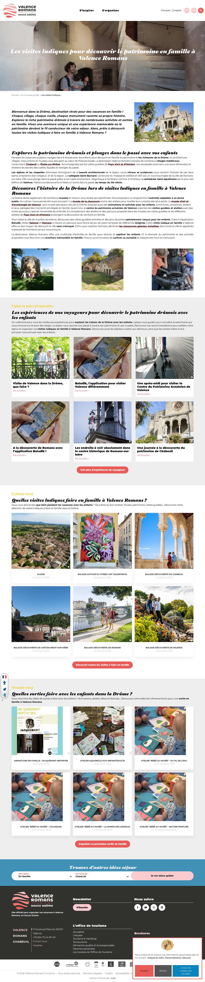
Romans (47, 223)
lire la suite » (19, 390)
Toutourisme (80, 942)
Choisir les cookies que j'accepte (185, 971)
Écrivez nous (40, 941)
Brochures (142, 933)
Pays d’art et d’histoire (121, 164)
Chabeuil (31, 164)
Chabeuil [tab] (21, 941)
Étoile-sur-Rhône (50, 164)
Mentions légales (92, 973)
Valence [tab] (20, 930)
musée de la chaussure (86, 201)
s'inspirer (87, 10)
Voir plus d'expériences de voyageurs (102, 470)
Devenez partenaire (84, 948)
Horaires (37, 945)
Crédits (109, 973)
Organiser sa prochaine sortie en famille (102, 844)
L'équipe (78, 935)
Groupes (165, 10)
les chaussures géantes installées (139, 226)
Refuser (163, 971)
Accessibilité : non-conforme (131, 973)
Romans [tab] (20, 936)
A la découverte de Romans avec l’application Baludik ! (38, 449)
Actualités (78, 932)
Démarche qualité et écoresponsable (93, 945)
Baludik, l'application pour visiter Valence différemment (100, 385)
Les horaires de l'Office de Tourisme (92, 952)
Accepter (144, 971)
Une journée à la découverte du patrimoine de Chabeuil (161, 449)
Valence (33, 223)
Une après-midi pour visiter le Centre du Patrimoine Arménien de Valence (163, 387)
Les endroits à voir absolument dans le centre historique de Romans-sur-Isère (102, 451)
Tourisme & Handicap (85, 938)
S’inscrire (82, 907)
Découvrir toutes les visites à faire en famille (102, 665)
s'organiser (110, 10)
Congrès (176, 10)
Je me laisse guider (30, 95)
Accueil (15, 95)
